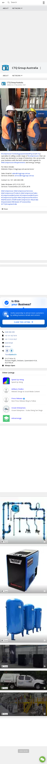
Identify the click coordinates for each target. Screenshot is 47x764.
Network (16, 8)
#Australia (34, 200)
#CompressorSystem (9, 197)
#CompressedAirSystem (10, 195)
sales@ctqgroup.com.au (21, 173)
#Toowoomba (25, 202)
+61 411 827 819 (11, 336)
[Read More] (44, 542)
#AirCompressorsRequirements (13, 162)
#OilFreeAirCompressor (21, 200)
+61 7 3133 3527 (11, 339)
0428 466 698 (10, 332)
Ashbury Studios (17, 389)
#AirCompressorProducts (11, 193)
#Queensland (6, 202)
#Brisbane (15, 202)
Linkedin (11, 351)
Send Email (9, 343)
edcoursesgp (16, 418)
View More (23, 751)
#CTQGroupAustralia (9, 204)
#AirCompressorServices (23, 191)
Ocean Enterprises (18, 408)
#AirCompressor (7, 191)
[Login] (43, 3)
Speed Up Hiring (17, 379)
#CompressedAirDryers (29, 195)
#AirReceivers (6, 200)
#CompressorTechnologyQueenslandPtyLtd (18, 154)
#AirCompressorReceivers (28, 197)
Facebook (7, 351)
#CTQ (38, 154)
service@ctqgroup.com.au (24, 175)
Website (8, 346)
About (6, 8)
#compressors (33, 156)
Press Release (17, 398)
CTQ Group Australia (15, 83)
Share (6, 209)
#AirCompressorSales (29, 193)
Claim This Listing (22, 322)
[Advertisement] (23, 36)
